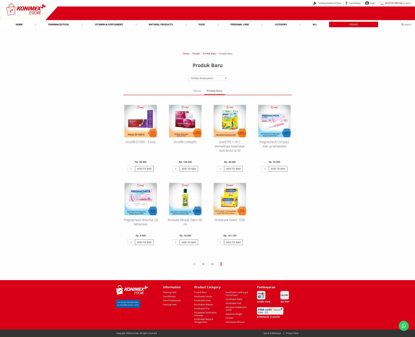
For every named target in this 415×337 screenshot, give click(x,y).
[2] (212, 263)
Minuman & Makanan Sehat (236, 308)
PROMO (353, 24)
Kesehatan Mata (234, 299)
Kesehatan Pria (201, 308)
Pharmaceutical (58, 24)
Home (19, 24)
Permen (229, 317)
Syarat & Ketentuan (272, 333)
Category (281, 24)
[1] (203, 263)
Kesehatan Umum (203, 296)
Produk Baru (209, 53)
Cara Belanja (169, 296)
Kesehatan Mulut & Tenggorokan (203, 320)
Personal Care (240, 24)
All (315, 24)
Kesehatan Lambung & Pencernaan (237, 293)
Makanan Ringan (234, 314)
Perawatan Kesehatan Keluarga (205, 314)
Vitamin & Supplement (109, 24)
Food (202, 24)
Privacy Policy (292, 333)
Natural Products (161, 24)
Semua (197, 91)
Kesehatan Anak (202, 300)
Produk (196, 53)
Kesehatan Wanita (203, 304)
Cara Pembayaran (172, 300)
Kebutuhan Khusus (235, 321)
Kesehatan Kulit (233, 303)
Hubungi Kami (170, 304)
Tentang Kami (169, 292)
